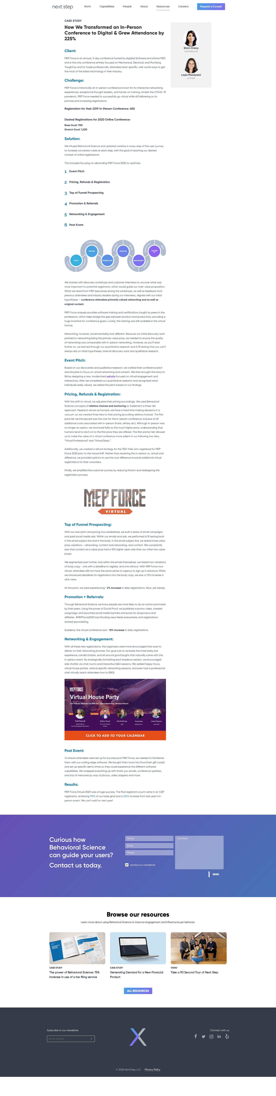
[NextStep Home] (138, 1038)
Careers (183, 6)
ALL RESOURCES (138, 991)
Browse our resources (138, 914)
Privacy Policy (152, 1069)
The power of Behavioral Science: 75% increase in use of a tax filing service (74, 975)
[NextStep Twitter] (205, 1037)
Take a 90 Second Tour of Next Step (194, 972)
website (110, 376)
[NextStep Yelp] (227, 1037)
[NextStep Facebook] (197, 1037)
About (144, 6)
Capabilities (107, 6)
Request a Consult (211, 6)
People (127, 6)
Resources (163, 6)
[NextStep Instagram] (213, 1037)
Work (87, 6)
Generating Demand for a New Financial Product (136, 975)
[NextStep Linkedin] (220, 1037)
